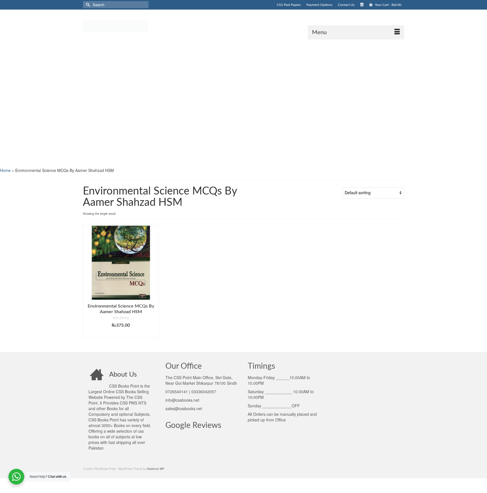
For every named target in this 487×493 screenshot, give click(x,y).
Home (5, 170)
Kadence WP (155, 469)
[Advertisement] (169, 102)
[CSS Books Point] (133, 25)
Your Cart (387, 4)
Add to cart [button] (121, 333)
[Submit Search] (87, 4)
